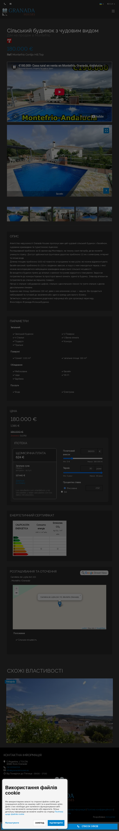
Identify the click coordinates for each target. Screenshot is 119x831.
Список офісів (88, 826)
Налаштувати (12, 823)
